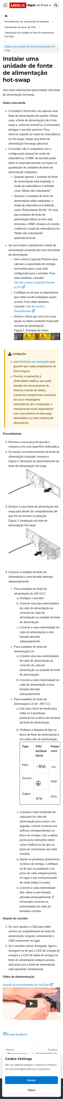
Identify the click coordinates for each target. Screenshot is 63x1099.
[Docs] (11, 5)
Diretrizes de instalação (34, 361)
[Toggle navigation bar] (5, 5)
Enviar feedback (17, 1034)
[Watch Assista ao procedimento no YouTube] (31, 1004)
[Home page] (6, 16)
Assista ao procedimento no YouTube (26, 984)
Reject (31, 1090)
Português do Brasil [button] (36, 5)
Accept (31, 1080)
